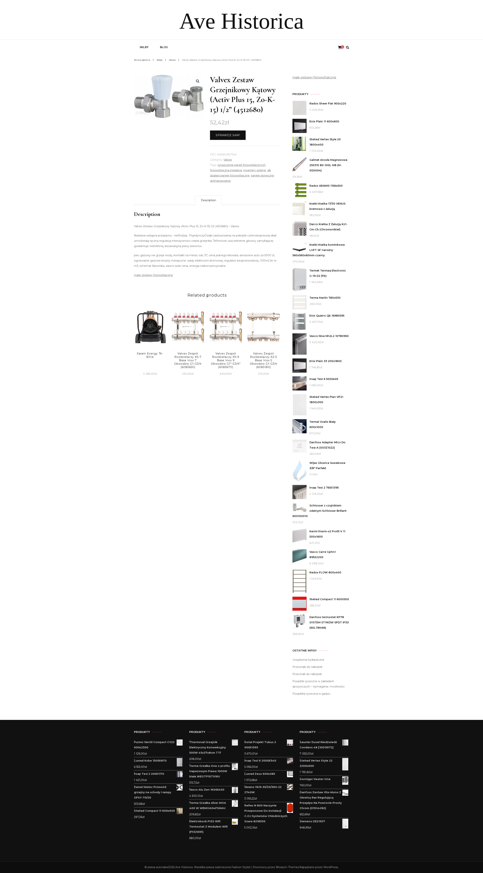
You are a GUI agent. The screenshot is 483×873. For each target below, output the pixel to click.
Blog (164, 47)
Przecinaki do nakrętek (307, 667)
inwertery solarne (254, 170)
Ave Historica (241, 21)
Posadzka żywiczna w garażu (311, 693)
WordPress (330, 867)
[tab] (208, 200)
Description (208, 200)
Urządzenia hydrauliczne (308, 659)
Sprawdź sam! (228, 135)
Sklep (144, 47)
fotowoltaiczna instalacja (226, 170)
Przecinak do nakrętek (307, 674)
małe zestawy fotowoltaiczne (153, 275)
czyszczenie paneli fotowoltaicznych (241, 165)
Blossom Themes (287, 867)
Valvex (228, 159)
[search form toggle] (347, 47)
